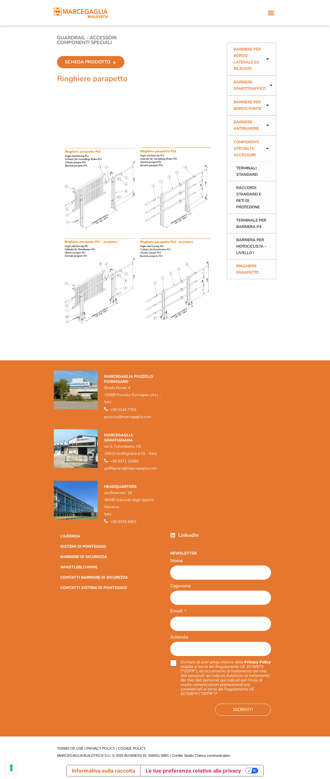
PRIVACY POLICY (100, 748)
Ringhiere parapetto (247, 269)
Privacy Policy (257, 662)
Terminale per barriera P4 (251, 223)
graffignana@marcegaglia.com (130, 468)
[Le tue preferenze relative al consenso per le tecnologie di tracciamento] (11, 768)
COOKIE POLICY (132, 748)
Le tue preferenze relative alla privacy (193, 770)
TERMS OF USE (70, 748)
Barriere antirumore (246, 125)
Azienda (179, 637)
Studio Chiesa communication (207, 755)
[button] (271, 13)
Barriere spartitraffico (250, 85)
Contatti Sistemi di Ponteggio (93, 587)
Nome (176, 560)
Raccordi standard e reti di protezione (248, 197)
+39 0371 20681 (124, 461)
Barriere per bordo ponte (247, 105)
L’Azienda (70, 536)
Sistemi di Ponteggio (83, 546)
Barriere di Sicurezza (83, 556)
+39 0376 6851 (123, 521)
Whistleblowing (79, 567)
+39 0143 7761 (123, 409)
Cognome (180, 586)
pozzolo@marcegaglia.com (127, 416)
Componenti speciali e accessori (246, 148)
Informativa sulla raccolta (103, 770)
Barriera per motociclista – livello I (251, 246)
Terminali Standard (247, 171)
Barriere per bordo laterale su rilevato (247, 59)
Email (178, 611)
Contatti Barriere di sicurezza (94, 577)
